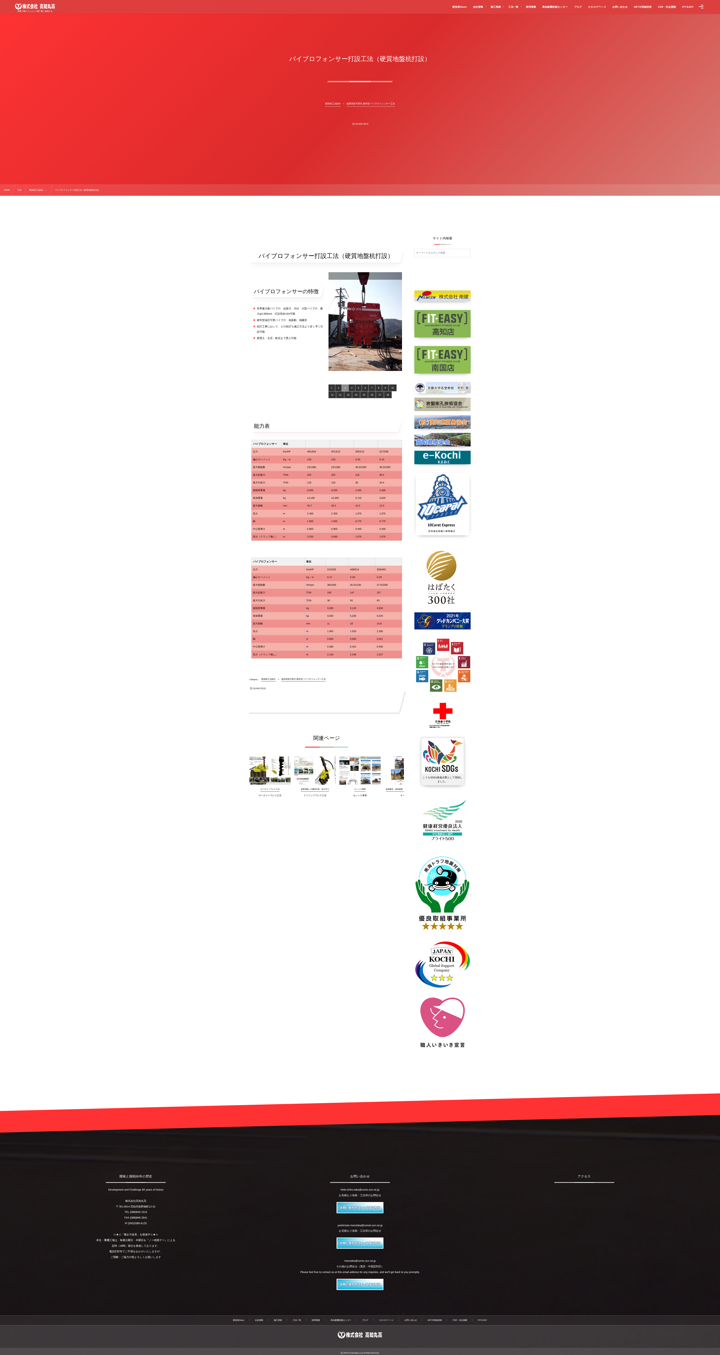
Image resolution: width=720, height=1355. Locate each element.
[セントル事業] (360, 771)
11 (332, 394)
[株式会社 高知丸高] (35, 6)
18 (388, 394)
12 (340, 394)
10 (392, 388)
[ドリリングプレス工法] (315, 771)
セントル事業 (360, 795)
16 (372, 394)
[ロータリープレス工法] (270, 771)
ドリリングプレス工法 (315, 795)
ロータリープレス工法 (270, 795)
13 (348, 394)
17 (380, 394)
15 (364, 394)
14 (356, 394)
